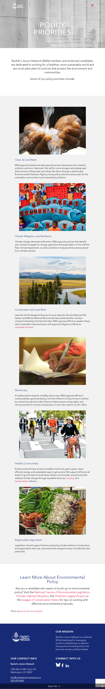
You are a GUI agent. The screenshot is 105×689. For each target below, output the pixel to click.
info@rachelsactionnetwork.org (26, 677)
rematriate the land (24, 327)
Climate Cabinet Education (32, 596)
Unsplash (37, 611)
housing (70, 478)
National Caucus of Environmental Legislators (62, 592)
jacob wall (25, 611)
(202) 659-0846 (17, 680)
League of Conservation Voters (40, 600)
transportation (22, 481)
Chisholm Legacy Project (70, 596)
